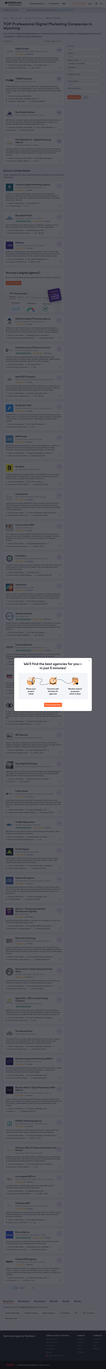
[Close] (89, 660)
